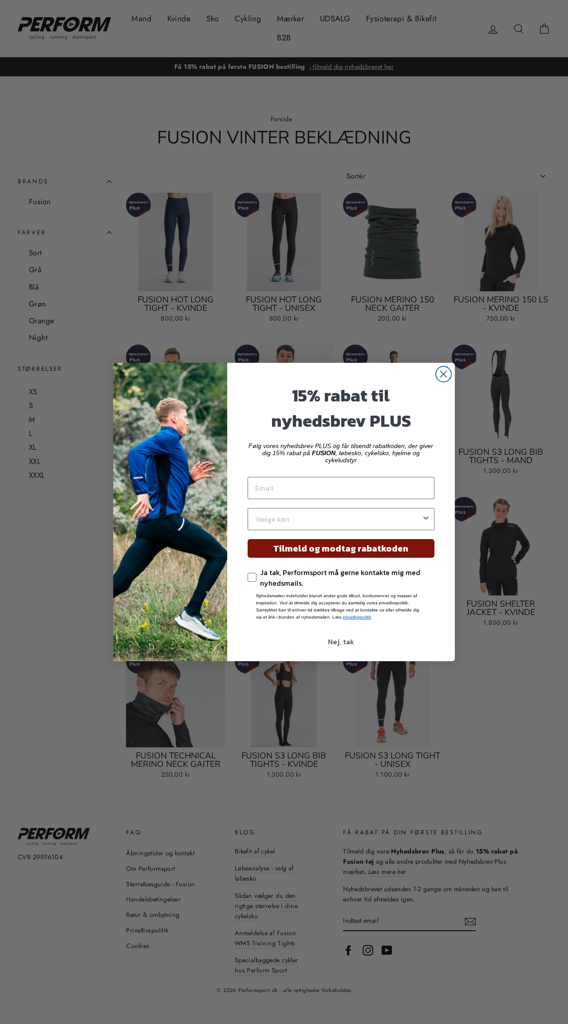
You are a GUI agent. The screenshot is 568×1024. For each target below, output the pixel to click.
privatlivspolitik (357, 617)
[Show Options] (426, 519)
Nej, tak (341, 641)
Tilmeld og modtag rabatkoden (340, 548)
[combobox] (338, 519)
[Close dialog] (443, 374)
